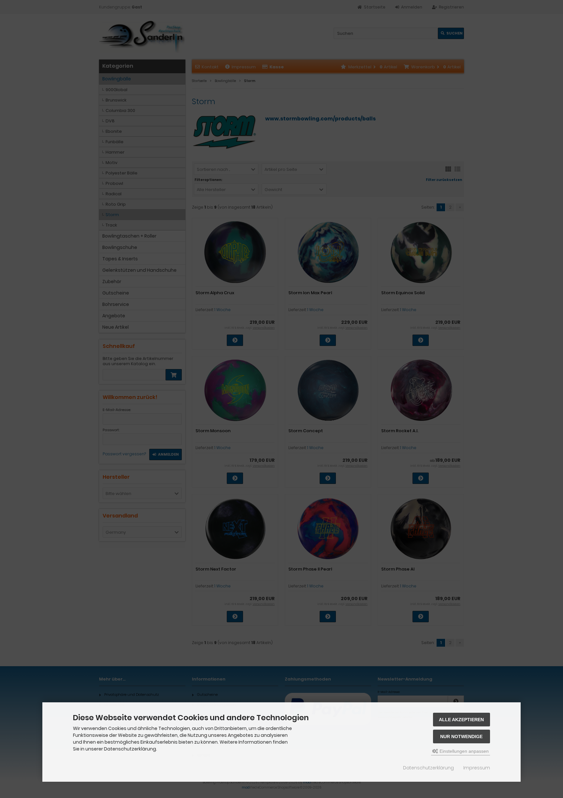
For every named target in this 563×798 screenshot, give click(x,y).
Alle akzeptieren (461, 719)
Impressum (476, 767)
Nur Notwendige (461, 736)
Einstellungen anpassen (463, 751)
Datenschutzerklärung (428, 767)
